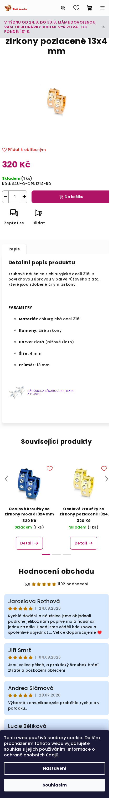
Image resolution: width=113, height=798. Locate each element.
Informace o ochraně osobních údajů (49, 752)
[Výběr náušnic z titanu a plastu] (42, 392)
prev (6, 479)
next (106, 479)
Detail (26, 543)
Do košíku (74, 196)
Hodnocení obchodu (57, 571)
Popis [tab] (14, 249)
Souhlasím (55, 785)
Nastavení (54, 768)
